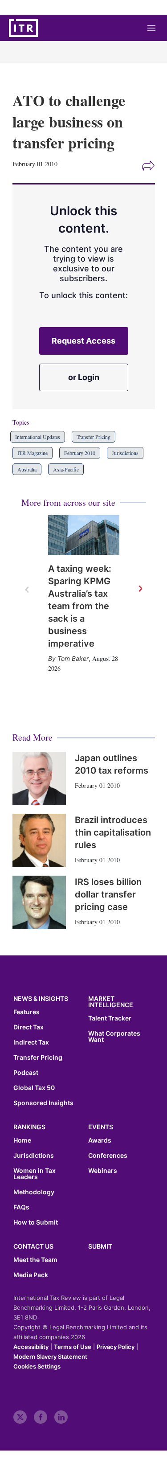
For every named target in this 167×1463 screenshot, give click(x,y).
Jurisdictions (125, 452)
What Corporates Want (114, 1036)
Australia (27, 469)
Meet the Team (35, 1260)
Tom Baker (73, 658)
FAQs (21, 1207)
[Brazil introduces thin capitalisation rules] (39, 840)
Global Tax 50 (34, 1088)
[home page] (23, 28)
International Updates (37, 436)
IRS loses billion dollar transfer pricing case (108, 894)
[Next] (140, 589)
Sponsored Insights (43, 1103)
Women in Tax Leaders (34, 1174)
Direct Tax (28, 1027)
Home (22, 1140)
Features (26, 1012)
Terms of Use (72, 1346)
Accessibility (31, 1346)
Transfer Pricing (93, 436)
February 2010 (79, 452)
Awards (99, 1140)
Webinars (102, 1171)
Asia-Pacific (66, 469)
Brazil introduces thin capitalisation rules (113, 832)
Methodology (33, 1192)
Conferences (107, 1155)
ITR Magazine (32, 452)
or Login (83, 377)
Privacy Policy (115, 1346)
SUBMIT (100, 1246)
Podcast (25, 1073)
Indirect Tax (31, 1042)
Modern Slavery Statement (50, 1356)
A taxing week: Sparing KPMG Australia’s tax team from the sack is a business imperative (79, 606)
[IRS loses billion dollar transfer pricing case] (39, 902)
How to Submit (35, 1222)
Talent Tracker (109, 1018)
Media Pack (30, 1275)
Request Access (83, 340)
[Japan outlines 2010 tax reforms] (39, 778)
